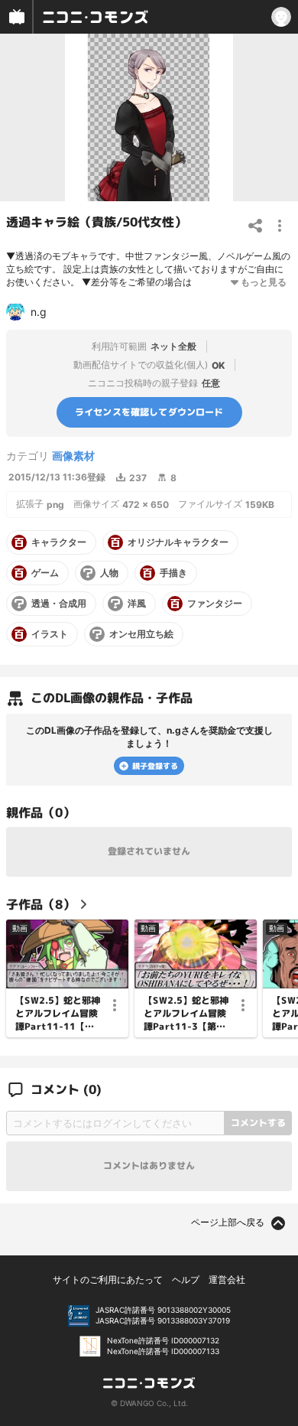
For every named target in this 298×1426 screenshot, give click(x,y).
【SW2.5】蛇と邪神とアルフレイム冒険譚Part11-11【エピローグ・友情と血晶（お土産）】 (57, 1014)
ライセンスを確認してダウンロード (149, 411)
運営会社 (227, 1279)
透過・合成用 (58, 603)
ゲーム (45, 573)
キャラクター (58, 542)
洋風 (137, 603)
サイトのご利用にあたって (108, 1279)
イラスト (49, 634)
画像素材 (73, 455)
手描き (173, 573)
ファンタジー (214, 603)
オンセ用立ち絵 (141, 634)
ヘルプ (185, 1279)
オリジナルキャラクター (178, 542)
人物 (109, 573)
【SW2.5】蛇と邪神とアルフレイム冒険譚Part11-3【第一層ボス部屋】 (186, 1014)
